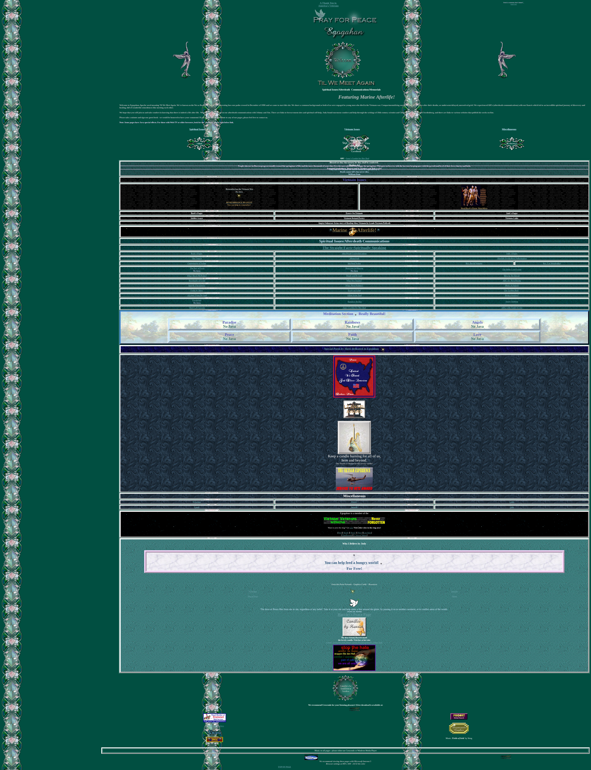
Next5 (353, 532)
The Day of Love (197, 268)
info (351, 528)
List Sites (367, 532)
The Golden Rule (511, 290)
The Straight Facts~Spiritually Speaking (354, 248)
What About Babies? (354, 285)
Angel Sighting (511, 301)
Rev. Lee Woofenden (552, 263)
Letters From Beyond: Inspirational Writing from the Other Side (354, 642)
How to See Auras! (512, 276)
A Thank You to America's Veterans (328, 4)
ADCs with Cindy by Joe (511, 308)
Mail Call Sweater (197, 308)
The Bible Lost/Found (511, 269)
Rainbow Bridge (355, 302)
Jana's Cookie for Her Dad (357, 158)
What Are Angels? (354, 280)
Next (360, 532)
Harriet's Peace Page (354, 614)
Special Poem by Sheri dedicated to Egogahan (351, 348)
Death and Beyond (354, 276)
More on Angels (512, 285)
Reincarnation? (512, 295)
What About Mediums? (197, 276)
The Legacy (197, 258)
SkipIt (345, 532)
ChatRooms (347, 535)
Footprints (196, 300)
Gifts (512, 507)
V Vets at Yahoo (360, 535)
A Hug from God (354, 295)
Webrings (253, 591)
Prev (340, 532)
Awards (354, 507)
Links (511, 502)
